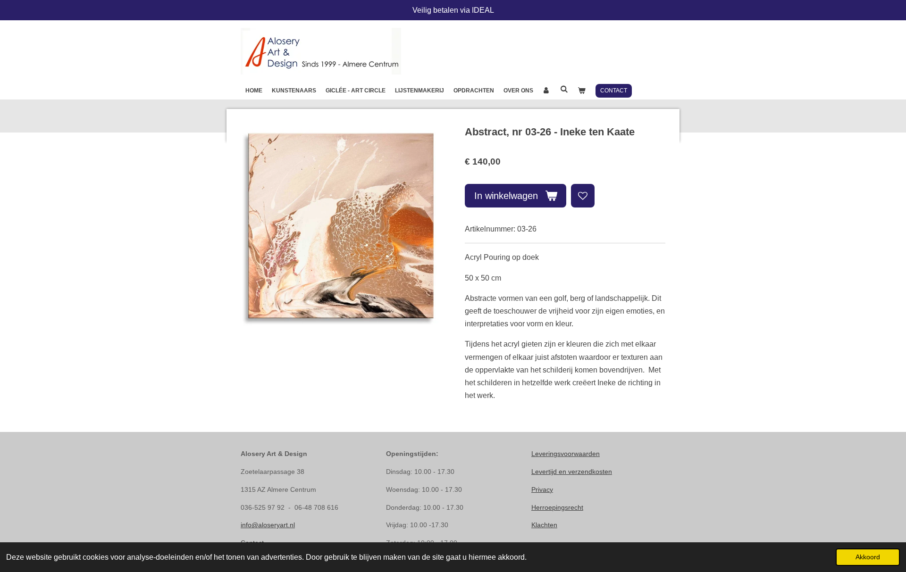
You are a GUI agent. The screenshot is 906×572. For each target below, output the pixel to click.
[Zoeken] (564, 89)
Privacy (542, 489)
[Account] (546, 90)
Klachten (544, 525)
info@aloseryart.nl (268, 525)
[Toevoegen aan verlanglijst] (583, 195)
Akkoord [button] (868, 557)
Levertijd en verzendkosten (571, 471)
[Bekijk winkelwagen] (581, 90)
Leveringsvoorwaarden (565, 453)
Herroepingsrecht (557, 507)
